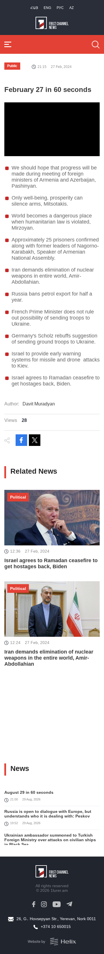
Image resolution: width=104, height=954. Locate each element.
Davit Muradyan (39, 403)
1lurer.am (59, 890)
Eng (47, 8)
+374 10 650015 (56, 926)
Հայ (34, 8)
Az (71, 8)
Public (12, 66)
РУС (60, 8)
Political (18, 497)
